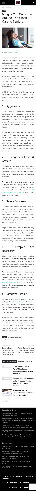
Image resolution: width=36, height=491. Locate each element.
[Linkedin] (20, 482)
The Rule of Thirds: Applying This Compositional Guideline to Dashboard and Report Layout (17, 436)
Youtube (26, 487)
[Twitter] (9, 487)
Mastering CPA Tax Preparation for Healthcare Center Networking (23, 392)
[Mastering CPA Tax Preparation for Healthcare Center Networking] (7, 392)
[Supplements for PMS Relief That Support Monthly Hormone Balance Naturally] (7, 369)
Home (4, 7)
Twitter (14, 487)
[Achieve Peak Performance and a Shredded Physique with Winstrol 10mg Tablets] (7, 382)
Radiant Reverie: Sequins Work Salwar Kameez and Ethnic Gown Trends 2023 (26, 351)
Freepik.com (12, 53)
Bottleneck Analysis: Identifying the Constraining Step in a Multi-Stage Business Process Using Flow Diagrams (18, 420)
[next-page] (6, 400)
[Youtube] (20, 487)
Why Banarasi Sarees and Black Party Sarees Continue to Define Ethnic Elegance (16, 452)
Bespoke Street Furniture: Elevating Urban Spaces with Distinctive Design (8, 351)
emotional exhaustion (17, 302)
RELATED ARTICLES (9, 361)
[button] (3, 2)
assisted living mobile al (11, 282)
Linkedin (26, 482)
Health (9, 7)
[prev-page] (3, 400)
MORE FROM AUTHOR (25, 361)
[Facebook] (7, 482)
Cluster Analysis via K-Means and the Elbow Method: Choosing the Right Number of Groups (17, 426)
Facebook (13, 482)
